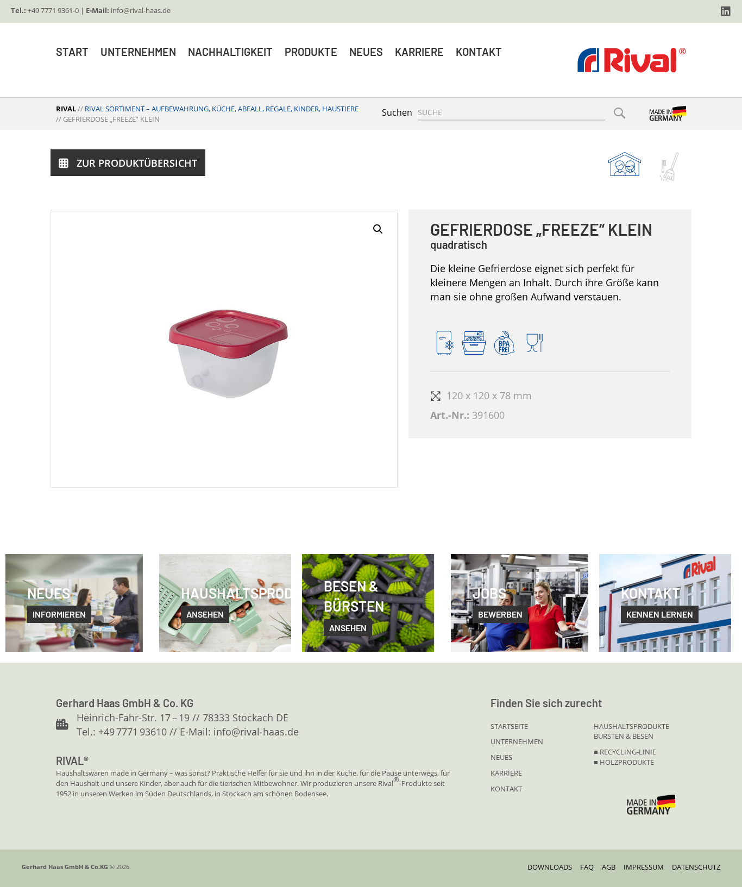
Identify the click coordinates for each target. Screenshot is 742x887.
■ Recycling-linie (625, 752)
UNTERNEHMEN (517, 741)
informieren (59, 614)
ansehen (205, 614)
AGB (608, 867)
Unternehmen (138, 51)
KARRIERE (506, 773)
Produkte (311, 51)
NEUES (501, 757)
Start (72, 51)
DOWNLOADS (549, 867)
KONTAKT (506, 789)
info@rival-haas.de (141, 10)
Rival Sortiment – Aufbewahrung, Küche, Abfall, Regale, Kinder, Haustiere (222, 109)
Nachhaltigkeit (230, 51)
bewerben (500, 614)
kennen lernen (659, 614)
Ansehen (348, 627)
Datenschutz (696, 867)
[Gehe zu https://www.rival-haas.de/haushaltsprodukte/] (625, 164)
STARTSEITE (509, 726)
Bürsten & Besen (623, 736)
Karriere (419, 51)
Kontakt (479, 51)
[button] (725, 11)
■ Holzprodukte (624, 762)
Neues (366, 51)
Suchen (397, 112)
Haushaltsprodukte (631, 726)
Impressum (644, 867)
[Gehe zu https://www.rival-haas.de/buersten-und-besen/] (669, 167)
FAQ (587, 867)
